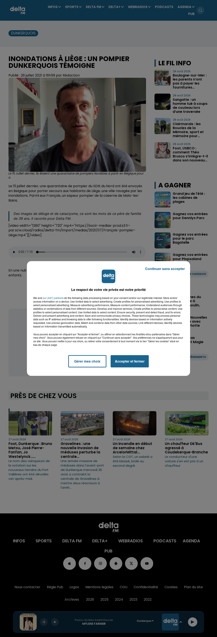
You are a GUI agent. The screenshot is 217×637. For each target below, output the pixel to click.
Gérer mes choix (87, 361)
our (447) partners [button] (53, 298)
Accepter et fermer (130, 361)
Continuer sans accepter (165, 268)
